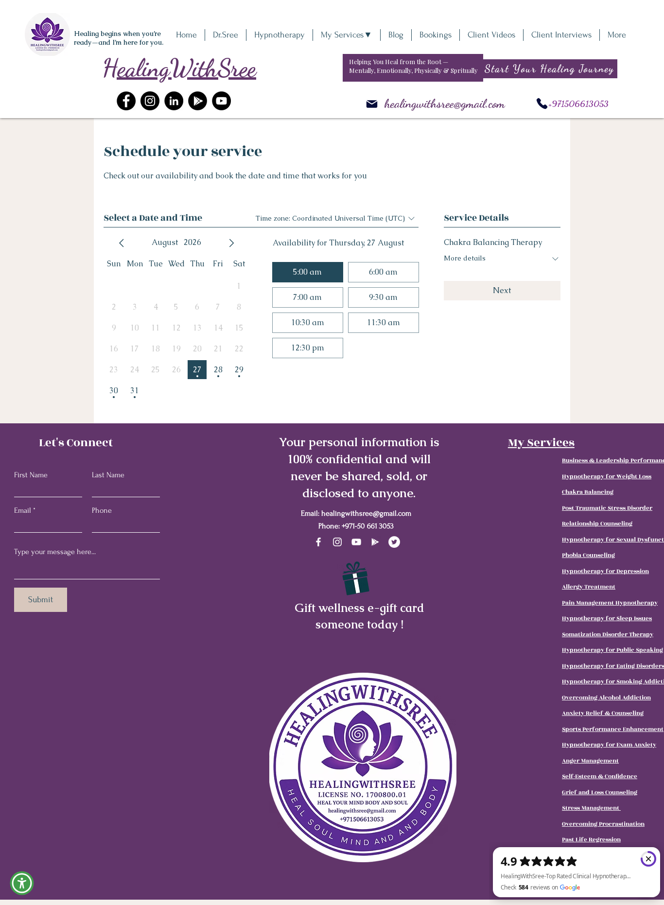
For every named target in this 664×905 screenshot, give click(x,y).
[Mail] (372, 104)
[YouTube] (221, 100)
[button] (22, 883)
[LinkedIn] (173, 100)
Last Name (108, 475)
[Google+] (197, 100)
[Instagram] (149, 100)
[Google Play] (375, 542)
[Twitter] (394, 542)
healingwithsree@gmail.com (444, 103)
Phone (102, 510)
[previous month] (121, 243)
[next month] (231, 243)
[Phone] (542, 103)
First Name (31, 475)
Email (22, 510)
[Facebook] (126, 100)
